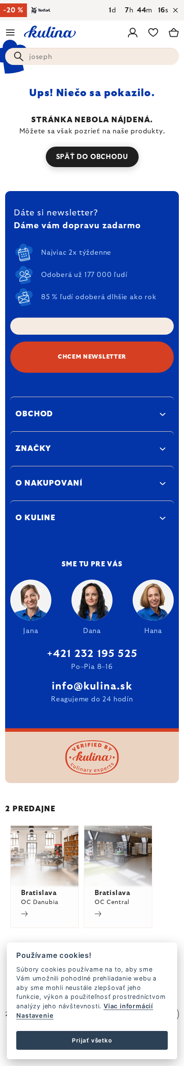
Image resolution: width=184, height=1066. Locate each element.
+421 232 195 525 (92, 654)
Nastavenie (34, 1015)
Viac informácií (128, 1006)
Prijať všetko (92, 1040)
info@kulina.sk (92, 686)
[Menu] (10, 32)
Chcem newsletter (92, 357)
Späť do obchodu (92, 156)
